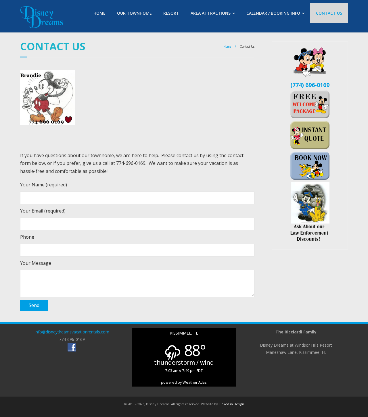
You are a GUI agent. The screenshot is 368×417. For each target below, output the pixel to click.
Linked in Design (231, 404)
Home (99, 13)
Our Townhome (134, 13)
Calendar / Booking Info (273, 13)
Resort (171, 13)
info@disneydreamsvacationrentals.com (72, 332)
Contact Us (329, 13)
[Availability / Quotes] (309, 116)
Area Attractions (211, 13)
